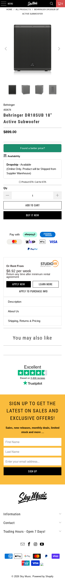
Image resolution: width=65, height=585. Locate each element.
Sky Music (25, 576)
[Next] (59, 48)
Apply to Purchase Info (33, 291)
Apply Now (18, 284)
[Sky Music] (32, 3)
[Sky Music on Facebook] (29, 544)
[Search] (51, 3)
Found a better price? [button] (32, 148)
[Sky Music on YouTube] (42, 544)
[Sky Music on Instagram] (35, 544)
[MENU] (1, 3)
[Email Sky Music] (22, 544)
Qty (5, 188)
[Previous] (6, 48)
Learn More (46, 284)
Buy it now (32, 215)
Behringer (9, 104)
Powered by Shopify (42, 576)
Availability (14, 156)
